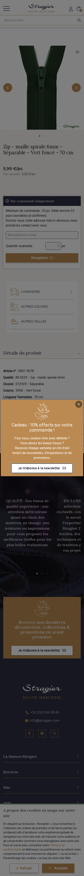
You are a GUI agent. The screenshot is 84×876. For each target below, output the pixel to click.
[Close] (78, 404)
